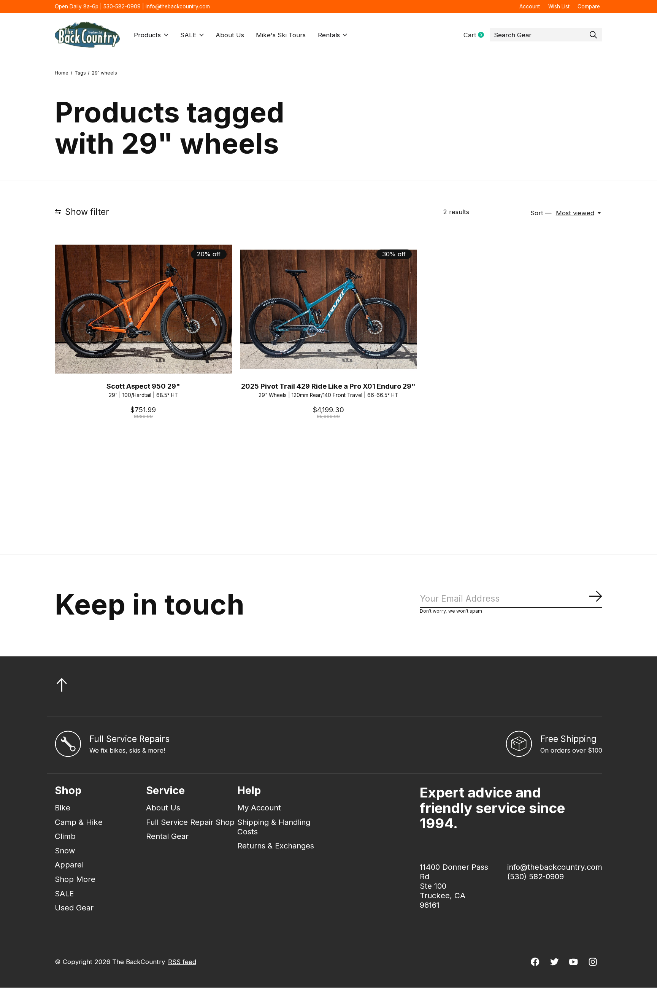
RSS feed (182, 962)
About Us (230, 35)
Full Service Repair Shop (190, 822)
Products (147, 35)
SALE (188, 35)
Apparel (69, 864)
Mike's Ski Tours (281, 35)
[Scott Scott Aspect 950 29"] (143, 309)
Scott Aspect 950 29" (143, 386)
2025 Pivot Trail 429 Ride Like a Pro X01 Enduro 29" (328, 386)
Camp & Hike (79, 822)
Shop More (75, 879)
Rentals (329, 35)
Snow (65, 850)
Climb (65, 836)
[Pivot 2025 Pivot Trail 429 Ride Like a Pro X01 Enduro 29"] (328, 309)
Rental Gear (167, 836)
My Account (259, 807)
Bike (62, 807)
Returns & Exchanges (275, 845)
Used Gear (74, 907)
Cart (476, 35)
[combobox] (546, 35)
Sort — (541, 213)
